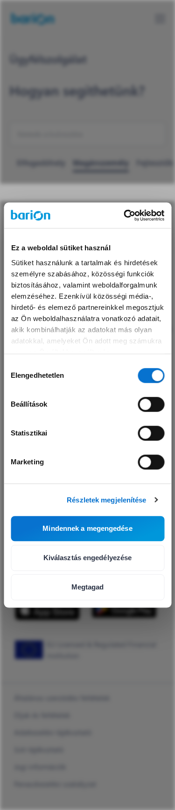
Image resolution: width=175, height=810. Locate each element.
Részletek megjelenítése (106, 500)
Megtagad (87, 587)
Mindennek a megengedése (87, 528)
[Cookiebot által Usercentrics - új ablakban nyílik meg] (124, 215)
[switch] (151, 404)
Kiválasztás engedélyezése (87, 558)
